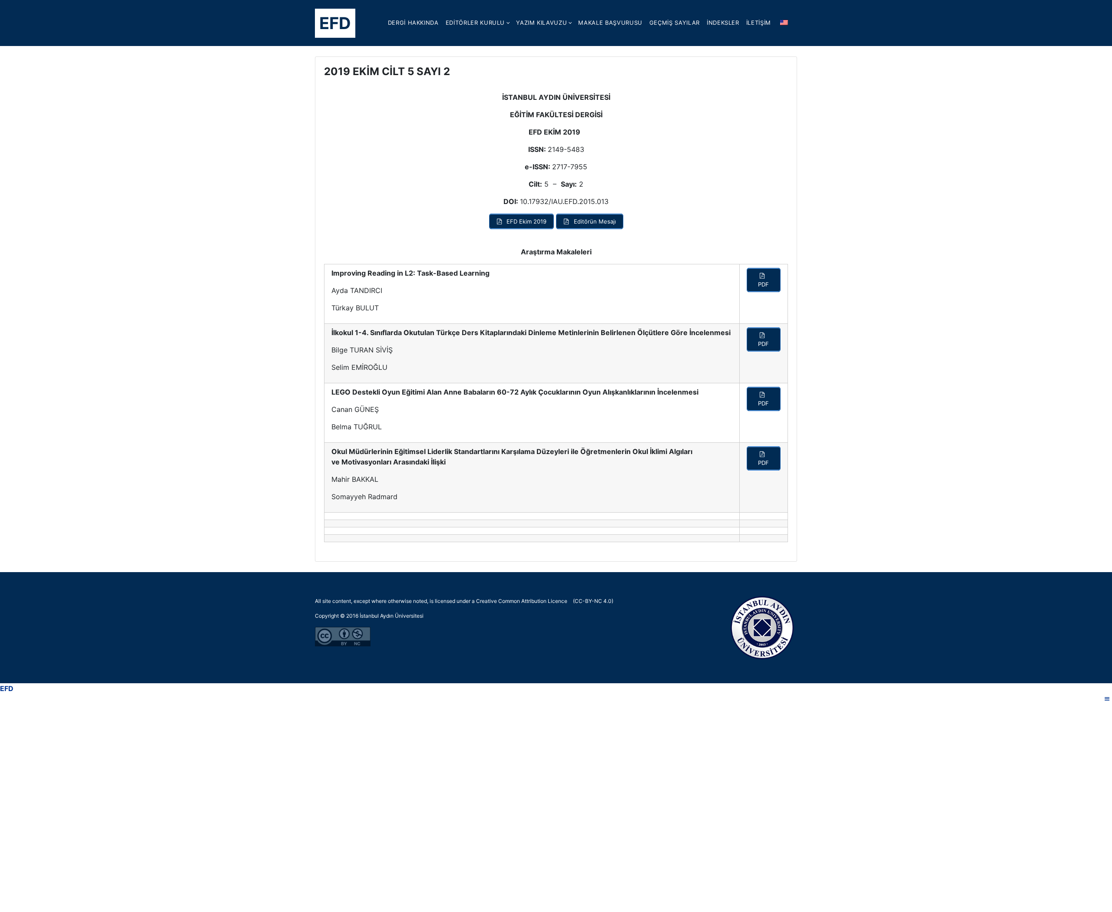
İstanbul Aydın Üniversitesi (392, 615)
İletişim (758, 22)
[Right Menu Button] (1107, 699)
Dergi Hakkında (413, 22)
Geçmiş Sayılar (674, 22)
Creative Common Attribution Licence (521, 601)
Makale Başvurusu (610, 22)
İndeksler (723, 22)
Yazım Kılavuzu (541, 22)
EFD (335, 23)
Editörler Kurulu (475, 22)
